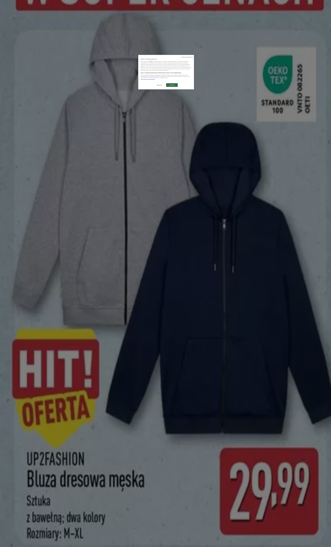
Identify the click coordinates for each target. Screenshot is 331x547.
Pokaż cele (159, 85)
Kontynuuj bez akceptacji (187, 57)
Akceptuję (171, 85)
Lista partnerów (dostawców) (148, 79)
